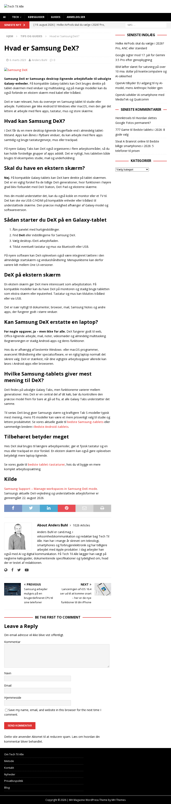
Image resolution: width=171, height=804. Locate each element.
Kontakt (9, 768)
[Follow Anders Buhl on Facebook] (10, 570)
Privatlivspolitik (13, 781)
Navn (7, 673)
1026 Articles (81, 525)
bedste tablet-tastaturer (46, 464)
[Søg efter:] (146, 25)
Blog (7, 787)
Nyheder (9, 774)
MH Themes (119, 800)
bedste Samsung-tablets (85, 422)
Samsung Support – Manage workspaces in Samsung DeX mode (50, 489)
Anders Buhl (39, 60)
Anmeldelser (76, 17)
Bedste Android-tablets (51, 427)
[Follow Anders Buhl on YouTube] (25, 570)
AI (4, 17)
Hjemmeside (12, 698)
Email (7, 685)
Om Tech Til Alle (14, 754)
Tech (15, 17)
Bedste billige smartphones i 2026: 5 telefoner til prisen (137, 146)
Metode (9, 761)
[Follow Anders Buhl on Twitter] (17, 570)
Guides (55, 17)
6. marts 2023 (18, 60)
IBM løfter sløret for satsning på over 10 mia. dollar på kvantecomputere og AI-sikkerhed (141, 71)
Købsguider (36, 17)
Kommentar (12, 642)
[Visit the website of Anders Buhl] (5, 570)
